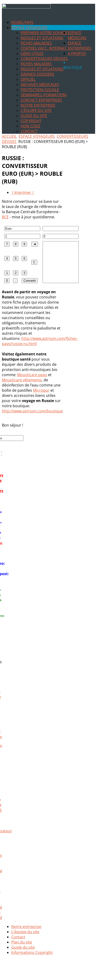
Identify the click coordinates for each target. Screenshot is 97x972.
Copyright (31, 120)
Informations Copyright (32, 952)
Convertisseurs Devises (44, 58)
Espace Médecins (77, 35)
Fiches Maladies (36, 43)
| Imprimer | (22, 192)
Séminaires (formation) (44, 95)
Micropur (41, 390)
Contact (29, 131)
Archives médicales (40, 84)
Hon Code (30, 126)
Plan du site (21, 942)
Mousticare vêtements (22, 379)
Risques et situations (42, 38)
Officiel (28, 79)
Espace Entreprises (79, 46)
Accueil (9, 136)
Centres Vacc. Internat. (44, 48)
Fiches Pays (22, 22)
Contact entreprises (41, 100)
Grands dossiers (37, 74)
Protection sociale (40, 89)
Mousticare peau (32, 374)
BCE (5, 217)
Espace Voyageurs (29, 27)
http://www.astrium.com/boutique (32, 411)
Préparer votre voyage (44, 32)
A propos (77, 53)
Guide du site (34, 115)
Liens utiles (32, 53)
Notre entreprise (38, 105)
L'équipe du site (36, 110)
